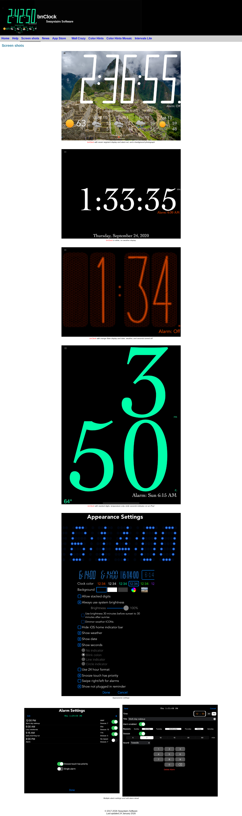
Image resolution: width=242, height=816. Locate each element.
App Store (59, 38)
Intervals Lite (143, 38)
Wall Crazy (79, 38)
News (45, 38)
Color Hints (96, 38)
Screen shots (30, 38)
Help (15, 38)
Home (5, 38)
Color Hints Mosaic (119, 38)
